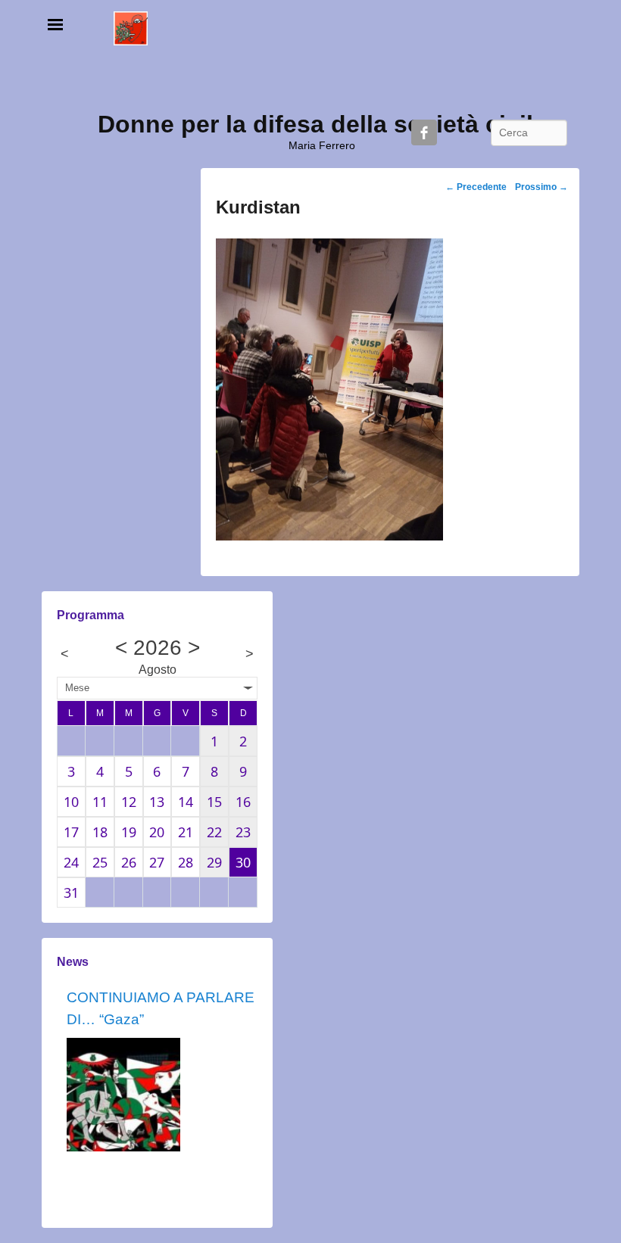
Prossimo (541, 187)
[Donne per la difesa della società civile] (130, 28)
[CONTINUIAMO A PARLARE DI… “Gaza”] (123, 1094)
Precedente (476, 187)
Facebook (424, 132)
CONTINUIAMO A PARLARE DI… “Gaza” (160, 1008)
